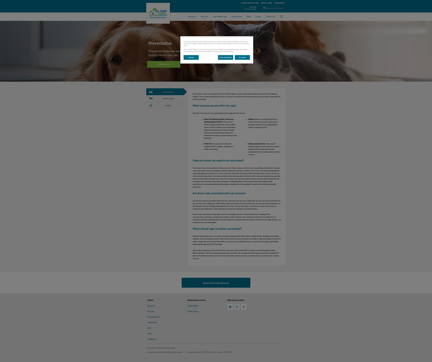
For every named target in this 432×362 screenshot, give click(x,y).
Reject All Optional (226, 57)
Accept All (242, 57)
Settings (191, 57)
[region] (216, 50)
